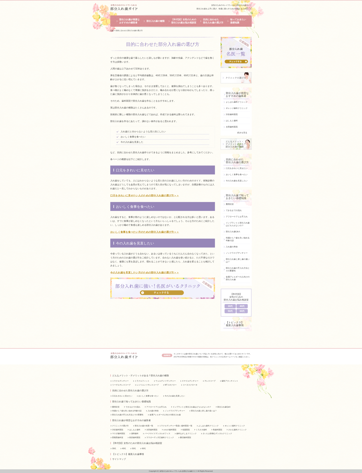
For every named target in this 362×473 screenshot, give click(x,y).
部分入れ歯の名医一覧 (144, 426)
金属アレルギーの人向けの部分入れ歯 (238, 278)
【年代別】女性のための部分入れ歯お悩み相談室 (183, 21)
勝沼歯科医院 (185, 437)
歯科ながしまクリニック (186, 433)
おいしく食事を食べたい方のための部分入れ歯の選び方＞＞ (144, 232)
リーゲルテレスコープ (121, 385)
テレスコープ (210, 381)
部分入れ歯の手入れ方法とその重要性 (238, 269)
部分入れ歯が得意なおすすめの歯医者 (129, 21)
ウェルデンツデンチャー (166, 381)
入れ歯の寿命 (232, 247)
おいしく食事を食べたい (237, 174)
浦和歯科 (134, 433)
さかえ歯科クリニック (237, 430)
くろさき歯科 (201, 430)
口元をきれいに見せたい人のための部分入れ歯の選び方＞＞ (144, 195)
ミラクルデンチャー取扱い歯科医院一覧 (175, 426)
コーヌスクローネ (190, 385)
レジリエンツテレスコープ (148, 385)
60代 (242, 311)
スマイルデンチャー (190, 381)
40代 (242, 306)
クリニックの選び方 (120, 426)
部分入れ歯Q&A (233, 232)
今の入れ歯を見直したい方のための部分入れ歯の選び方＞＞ (144, 272)
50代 (230, 311)
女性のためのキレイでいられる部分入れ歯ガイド (231, 5)
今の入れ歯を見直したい (237, 181)
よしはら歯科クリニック (237, 102)
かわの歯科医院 (169, 430)
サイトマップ (119, 459)
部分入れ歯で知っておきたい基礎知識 (237, 197)
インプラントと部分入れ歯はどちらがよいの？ (238, 224)
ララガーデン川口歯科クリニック (160, 437)
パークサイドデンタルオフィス (157, 433)
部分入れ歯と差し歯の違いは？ (238, 260)
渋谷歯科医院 (232, 114)
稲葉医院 (186, 430)
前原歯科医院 (134, 437)
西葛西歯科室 (117, 437)
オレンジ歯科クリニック (237, 108)
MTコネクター (171, 385)
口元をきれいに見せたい (237, 168)
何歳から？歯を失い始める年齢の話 (238, 239)
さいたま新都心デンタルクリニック (217, 433)
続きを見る (242, 133)
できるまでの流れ (234, 210)
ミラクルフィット (142, 381)
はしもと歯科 (232, 121)
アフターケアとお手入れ (237, 217)
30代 (230, 306)
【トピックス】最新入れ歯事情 (235, 324)
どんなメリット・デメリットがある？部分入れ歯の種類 (140, 375)
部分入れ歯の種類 (155, 21)
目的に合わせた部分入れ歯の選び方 (213, 21)
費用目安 (230, 204)
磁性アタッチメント (230, 381)
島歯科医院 (217, 430)
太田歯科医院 (232, 127)
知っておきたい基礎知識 (238, 21)
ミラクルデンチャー (120, 381)
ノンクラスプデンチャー (237, 253)
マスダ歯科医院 (118, 433)
